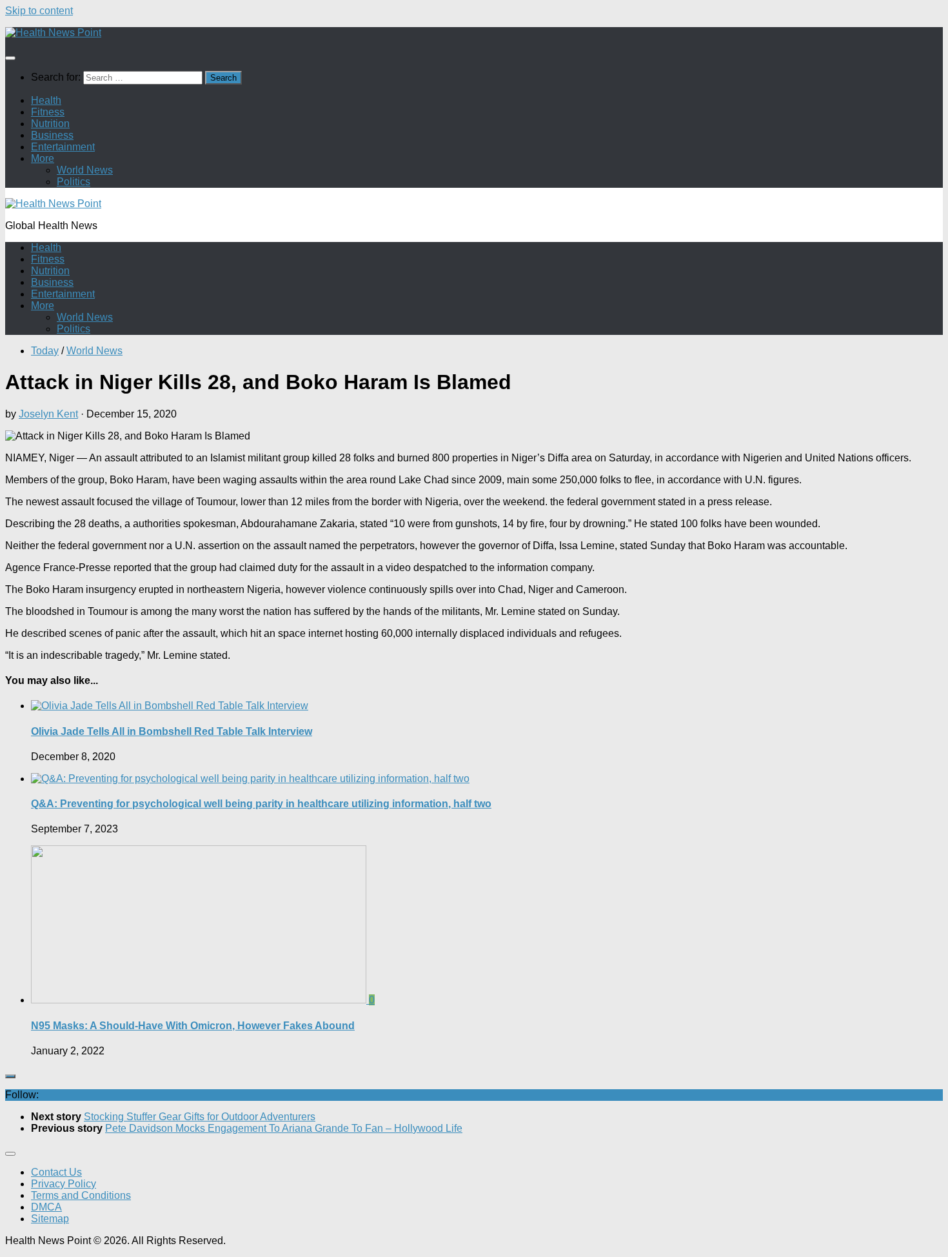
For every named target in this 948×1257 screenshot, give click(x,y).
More (42, 158)
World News (85, 170)
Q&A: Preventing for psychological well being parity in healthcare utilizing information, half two (261, 803)
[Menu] (10, 58)
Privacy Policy (63, 1183)
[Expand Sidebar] (10, 1076)
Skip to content (39, 10)
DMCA (46, 1207)
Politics (73, 181)
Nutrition (50, 123)
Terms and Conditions (81, 1195)
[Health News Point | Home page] (53, 32)
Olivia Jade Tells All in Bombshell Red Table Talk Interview (171, 731)
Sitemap (50, 1218)
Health (46, 100)
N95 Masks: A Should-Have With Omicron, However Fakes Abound (193, 1025)
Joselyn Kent (48, 413)
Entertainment (63, 146)
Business (52, 135)
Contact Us (56, 1172)
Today (45, 350)
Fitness (47, 111)
